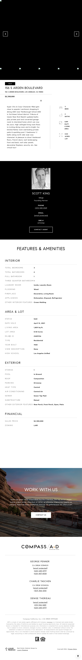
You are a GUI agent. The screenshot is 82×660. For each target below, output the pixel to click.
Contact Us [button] (41, 515)
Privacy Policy (72, 649)
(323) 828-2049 (41, 208)
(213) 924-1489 (40, 605)
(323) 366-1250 (40, 591)
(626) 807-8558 (40, 574)
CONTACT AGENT (41, 229)
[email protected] (40, 602)
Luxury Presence (22, 650)
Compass (49, 622)
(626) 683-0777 (40, 571)
